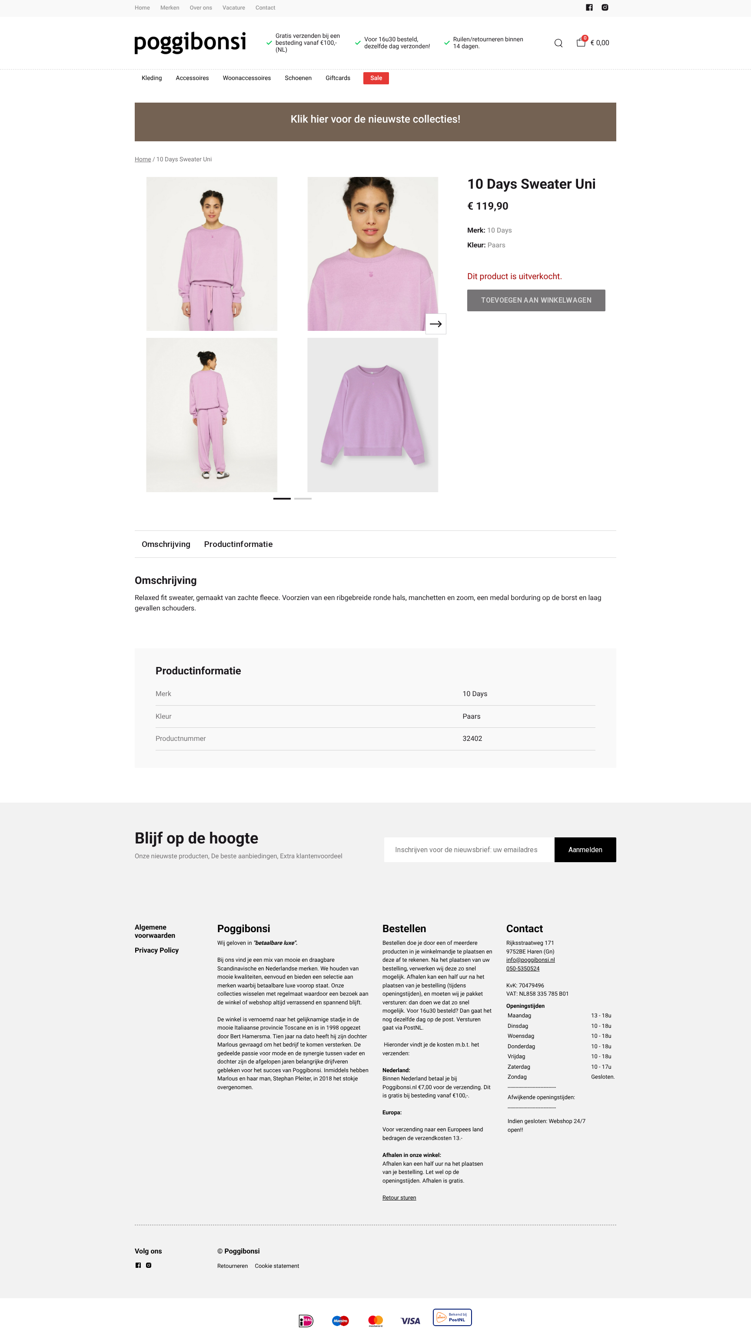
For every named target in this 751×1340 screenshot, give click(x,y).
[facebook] (589, 9)
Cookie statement (277, 1266)
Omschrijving (166, 544)
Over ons (201, 8)
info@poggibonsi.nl (530, 960)
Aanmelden (585, 850)
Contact (266, 8)
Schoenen (298, 78)
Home (142, 8)
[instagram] (605, 9)
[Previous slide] (148, 323)
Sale (376, 78)
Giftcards (338, 78)
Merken (169, 8)
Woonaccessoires (247, 78)
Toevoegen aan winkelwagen (536, 300)
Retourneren (232, 1266)
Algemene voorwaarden (155, 931)
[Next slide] (435, 323)
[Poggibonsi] (190, 43)
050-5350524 (523, 969)
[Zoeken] (558, 43)
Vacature (234, 8)
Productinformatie (238, 544)
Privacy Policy (157, 950)
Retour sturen (399, 1198)
